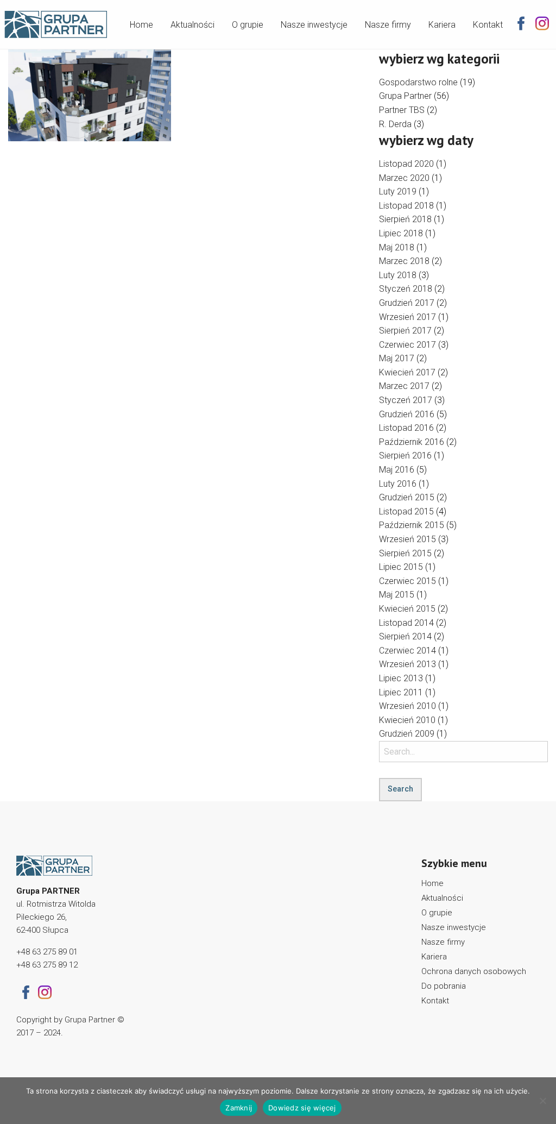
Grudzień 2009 (406, 734)
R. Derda (395, 124)
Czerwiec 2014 (407, 650)
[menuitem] (141, 22)
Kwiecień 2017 (407, 372)
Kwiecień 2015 (407, 609)
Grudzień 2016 (406, 414)
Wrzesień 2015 (407, 539)
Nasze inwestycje (314, 25)
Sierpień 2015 (405, 553)
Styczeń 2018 (405, 289)
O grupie (247, 25)
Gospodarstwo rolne (418, 82)
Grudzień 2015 (406, 497)
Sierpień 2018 (405, 219)
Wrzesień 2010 (407, 706)
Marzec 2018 (404, 261)
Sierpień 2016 (405, 455)
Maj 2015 (396, 594)
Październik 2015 (411, 525)
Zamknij (238, 1107)
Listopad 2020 (406, 164)
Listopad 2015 (406, 511)
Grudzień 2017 (406, 303)
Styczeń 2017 (405, 400)
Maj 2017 (396, 358)
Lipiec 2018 (401, 233)
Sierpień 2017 (405, 330)
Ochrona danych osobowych (473, 971)
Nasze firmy (388, 25)
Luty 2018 (397, 275)
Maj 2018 (396, 247)
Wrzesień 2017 (407, 317)
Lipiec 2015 (401, 567)
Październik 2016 (411, 442)
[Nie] (542, 1100)
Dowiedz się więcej (302, 1107)
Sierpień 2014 (405, 636)
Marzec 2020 (404, 178)
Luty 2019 (397, 191)
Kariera (442, 25)
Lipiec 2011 (401, 692)
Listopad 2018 (406, 205)
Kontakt (488, 25)
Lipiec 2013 (401, 678)
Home (141, 25)
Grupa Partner (405, 96)
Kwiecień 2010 (407, 720)
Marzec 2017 (404, 386)
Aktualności (192, 25)
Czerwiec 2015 (407, 581)
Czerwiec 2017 (407, 345)
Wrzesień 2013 (407, 664)
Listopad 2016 (406, 428)
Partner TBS (402, 110)
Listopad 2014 (406, 623)
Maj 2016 (396, 469)
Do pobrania (443, 986)
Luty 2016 (397, 484)
